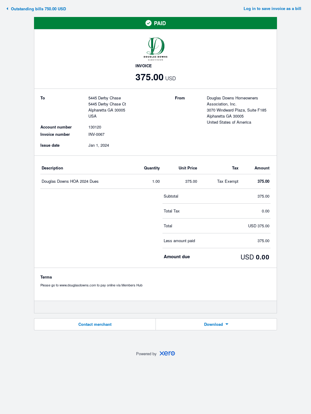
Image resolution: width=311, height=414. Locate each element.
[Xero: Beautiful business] (167, 353)
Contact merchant (94, 324)
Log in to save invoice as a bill (272, 8)
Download (213, 324)
